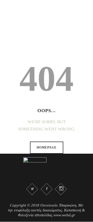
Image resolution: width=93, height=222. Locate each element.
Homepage (47, 147)
